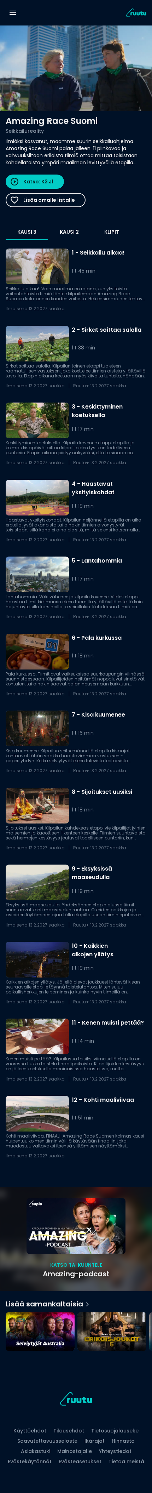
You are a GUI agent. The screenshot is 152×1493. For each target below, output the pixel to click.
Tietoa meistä (126, 1461)
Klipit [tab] (111, 231)
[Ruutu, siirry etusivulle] (76, 1400)
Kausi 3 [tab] (26, 231)
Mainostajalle (74, 1451)
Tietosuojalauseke (115, 1430)
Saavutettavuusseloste (47, 1440)
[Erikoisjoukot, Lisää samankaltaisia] (111, 1332)
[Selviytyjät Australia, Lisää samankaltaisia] (40, 1332)
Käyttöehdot (29, 1430)
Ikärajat (94, 1440)
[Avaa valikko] (13, 13)
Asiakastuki (35, 1451)
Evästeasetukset (80, 1461)
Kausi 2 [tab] (69, 231)
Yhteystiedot (115, 1451)
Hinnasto (123, 1440)
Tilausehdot (68, 1430)
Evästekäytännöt (30, 1461)
